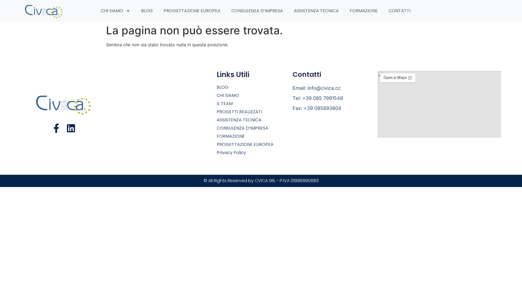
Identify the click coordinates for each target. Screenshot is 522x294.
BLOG (147, 11)
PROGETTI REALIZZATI (239, 112)
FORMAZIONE (364, 11)
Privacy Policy (231, 152)
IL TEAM (225, 103)
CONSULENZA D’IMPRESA (257, 11)
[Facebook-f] (56, 128)
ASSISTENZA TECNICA (316, 11)
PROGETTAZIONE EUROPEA (192, 11)
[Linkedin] (71, 128)
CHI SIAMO (112, 11)
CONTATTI (400, 11)
